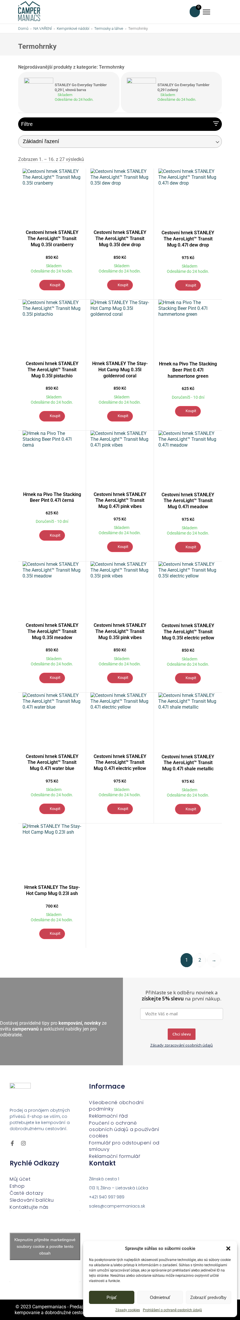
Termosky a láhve (108, 28)
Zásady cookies (127, 1310)
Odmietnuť (160, 1297)
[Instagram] (23, 1143)
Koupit (55, 285)
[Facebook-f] (12, 1143)
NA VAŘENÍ (42, 28)
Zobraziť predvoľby (208, 1297)
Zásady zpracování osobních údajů (181, 1045)
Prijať (112, 1297)
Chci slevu (181, 1034)
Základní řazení (41, 141)
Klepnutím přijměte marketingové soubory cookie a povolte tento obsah (45, 1246)
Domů (23, 28)
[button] (228, 1248)
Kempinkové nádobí (73, 28)
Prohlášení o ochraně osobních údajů (172, 1310)
